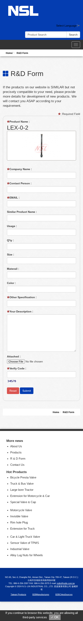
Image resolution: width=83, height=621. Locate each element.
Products (16, 452)
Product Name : (19, 121)
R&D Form (22, 53)
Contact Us (17, 464)
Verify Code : (18, 368)
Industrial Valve (19, 549)
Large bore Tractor (21, 489)
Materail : (13, 268)
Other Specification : (23, 297)
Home (9, 53)
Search (73, 34)
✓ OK (55, 617)
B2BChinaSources (64, 594)
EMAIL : (14, 197)
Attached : (14, 356)
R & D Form (17, 458)
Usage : (12, 226)
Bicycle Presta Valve (23, 477)
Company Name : (21, 169)
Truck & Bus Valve (22, 483)
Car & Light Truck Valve (25, 536)
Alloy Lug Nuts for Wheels (26, 555)
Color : (12, 283)
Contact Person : (20, 183)
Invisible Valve (19, 516)
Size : (11, 254)
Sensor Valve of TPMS (24, 542)
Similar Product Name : (22, 211)
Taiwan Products (18, 594)
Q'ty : (11, 240)
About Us (16, 446)
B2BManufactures (40, 594)
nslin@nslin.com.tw (66, 583)
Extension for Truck (22, 528)
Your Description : (21, 311)
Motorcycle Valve (21, 510)
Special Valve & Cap (23, 502)
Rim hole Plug (19, 522)
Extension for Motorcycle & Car (30, 495)
